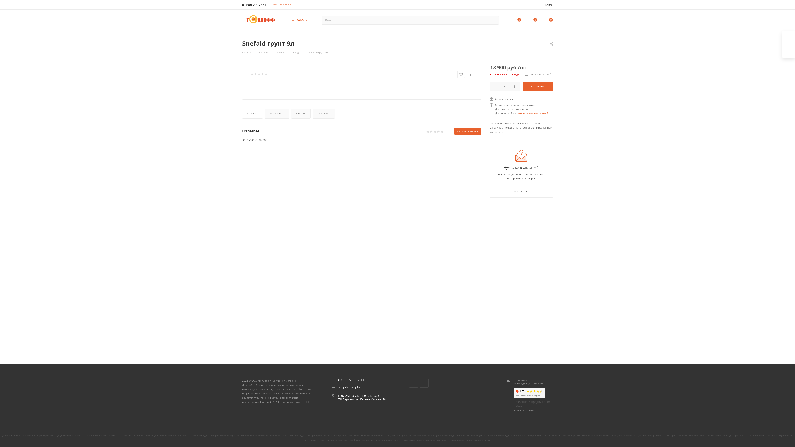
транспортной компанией (532, 113)
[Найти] (494, 20)
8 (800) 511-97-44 (254, 5)
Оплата (300, 113)
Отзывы (252, 113)
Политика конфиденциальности (528, 382)
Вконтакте (413, 383)
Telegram (424, 383)
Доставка (324, 113)
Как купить (277, 113)
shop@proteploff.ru (352, 387)
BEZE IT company (524, 410)
